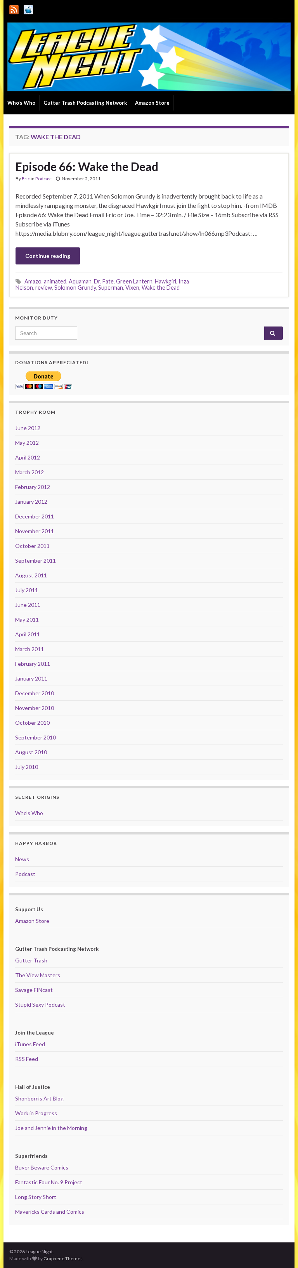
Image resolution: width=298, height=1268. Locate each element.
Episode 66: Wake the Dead (87, 166)
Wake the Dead (161, 287)
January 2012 (31, 501)
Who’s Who (21, 103)
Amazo (33, 281)
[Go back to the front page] (149, 57)
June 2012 (27, 428)
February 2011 (32, 663)
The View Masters (37, 975)
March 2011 (29, 649)
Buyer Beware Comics (41, 1167)
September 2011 (35, 560)
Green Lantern (134, 281)
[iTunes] (28, 8)
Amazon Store (152, 103)
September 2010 (35, 737)
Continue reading (47, 255)
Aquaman (80, 281)
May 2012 (27, 442)
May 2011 (27, 619)
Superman (110, 287)
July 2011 (26, 590)
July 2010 (26, 767)
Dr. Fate (104, 281)
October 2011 (32, 545)
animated (55, 281)
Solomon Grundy (75, 287)
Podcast (43, 178)
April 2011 (27, 634)
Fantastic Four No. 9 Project (48, 1182)
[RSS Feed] (14, 8)
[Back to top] (280, 1250)
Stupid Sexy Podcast (40, 1004)
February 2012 (32, 487)
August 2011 (31, 575)
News (22, 859)
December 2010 (34, 693)
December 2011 (34, 516)
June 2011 (27, 604)
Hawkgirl (165, 281)
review (43, 287)
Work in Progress (36, 1113)
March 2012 (29, 472)
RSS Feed (26, 1059)
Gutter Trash (31, 960)
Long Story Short (35, 1197)
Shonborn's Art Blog (39, 1098)
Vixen (132, 287)
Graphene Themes (63, 1258)
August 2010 (31, 752)
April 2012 (27, 457)
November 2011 (34, 531)
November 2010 (34, 708)
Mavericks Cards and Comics (49, 1211)
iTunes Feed (30, 1044)
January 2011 (31, 678)
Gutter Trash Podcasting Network (85, 103)
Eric (26, 178)
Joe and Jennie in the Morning (51, 1128)
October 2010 (32, 722)
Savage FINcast (34, 989)
